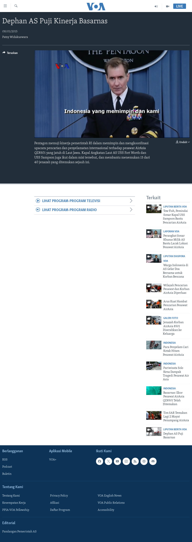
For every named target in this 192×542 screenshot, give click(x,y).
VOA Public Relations (111, 502)
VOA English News (110, 495)
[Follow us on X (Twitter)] (108, 461)
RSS (5, 459)
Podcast (7, 466)
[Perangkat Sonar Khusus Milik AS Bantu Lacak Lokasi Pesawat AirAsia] (153, 233)
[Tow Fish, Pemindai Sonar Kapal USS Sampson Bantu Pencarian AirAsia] (153, 209)
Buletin (6, 474)
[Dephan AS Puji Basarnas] (153, 431)
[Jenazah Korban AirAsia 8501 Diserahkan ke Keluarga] (153, 320)
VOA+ (52, 459)
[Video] (167, 6)
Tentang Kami (11, 495)
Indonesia (169, 343)
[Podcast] (144, 461)
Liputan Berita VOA (175, 206)
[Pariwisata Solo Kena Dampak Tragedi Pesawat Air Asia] (153, 366)
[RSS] (135, 461)
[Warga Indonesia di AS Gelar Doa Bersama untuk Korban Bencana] (153, 258)
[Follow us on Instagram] (126, 461)
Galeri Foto (170, 318)
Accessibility (106, 510)
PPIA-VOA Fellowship (15, 510)
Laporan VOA (171, 231)
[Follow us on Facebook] (99, 461)
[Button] (10, 53)
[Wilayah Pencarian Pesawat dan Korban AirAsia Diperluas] (153, 288)
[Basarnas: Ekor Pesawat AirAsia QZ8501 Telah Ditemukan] (153, 390)
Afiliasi (54, 502)
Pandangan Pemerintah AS (19, 531)
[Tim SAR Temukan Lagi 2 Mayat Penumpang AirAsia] (153, 415)
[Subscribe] (152, 461)
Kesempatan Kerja (14, 502)
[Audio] (156, 6)
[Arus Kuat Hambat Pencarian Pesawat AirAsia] (153, 304)
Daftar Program (60, 510)
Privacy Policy (59, 495)
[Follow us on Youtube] (117, 461)
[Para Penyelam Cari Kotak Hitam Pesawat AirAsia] (153, 345)
